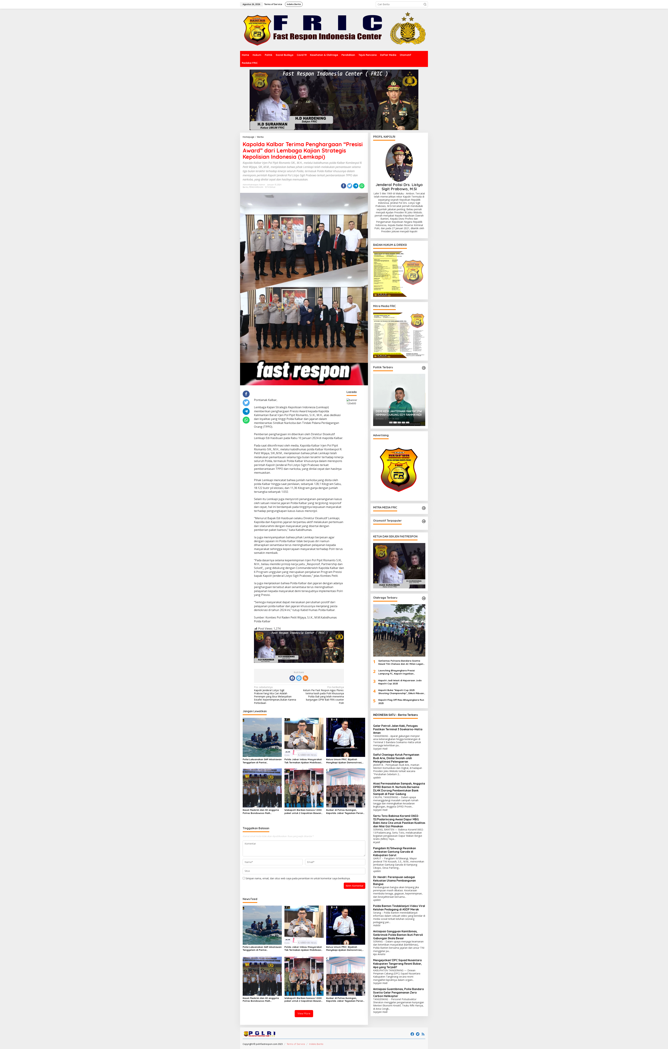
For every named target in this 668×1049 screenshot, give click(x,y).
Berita (245, 187)
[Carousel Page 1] (391, 422)
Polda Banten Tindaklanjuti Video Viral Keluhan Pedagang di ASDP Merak (399, 907)
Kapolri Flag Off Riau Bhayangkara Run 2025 (401, 701)
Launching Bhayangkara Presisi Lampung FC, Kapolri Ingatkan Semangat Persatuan (396, 672)
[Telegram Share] (355, 185)
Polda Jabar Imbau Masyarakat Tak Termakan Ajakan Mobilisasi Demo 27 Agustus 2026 (303, 761)
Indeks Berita (316, 1044)
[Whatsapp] (361, 185)
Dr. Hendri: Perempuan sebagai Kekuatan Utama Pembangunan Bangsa (394, 880)
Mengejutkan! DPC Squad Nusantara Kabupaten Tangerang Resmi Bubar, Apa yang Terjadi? (397, 963)
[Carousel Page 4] (403, 422)
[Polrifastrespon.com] (334, 29)
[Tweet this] (349, 185)
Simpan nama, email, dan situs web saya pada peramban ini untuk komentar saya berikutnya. (298, 878)
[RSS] (305, 678)
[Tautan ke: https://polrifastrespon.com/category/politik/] (424, 368)
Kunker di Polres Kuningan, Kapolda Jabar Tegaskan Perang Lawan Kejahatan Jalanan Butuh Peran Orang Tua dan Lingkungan (345, 812)
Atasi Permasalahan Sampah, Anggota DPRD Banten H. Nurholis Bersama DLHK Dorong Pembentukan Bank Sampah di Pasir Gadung (399, 789)
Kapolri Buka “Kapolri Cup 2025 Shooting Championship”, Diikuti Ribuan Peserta (401, 692)
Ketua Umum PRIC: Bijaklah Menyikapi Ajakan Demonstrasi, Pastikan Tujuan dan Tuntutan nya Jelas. (344, 761)
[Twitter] (299, 678)
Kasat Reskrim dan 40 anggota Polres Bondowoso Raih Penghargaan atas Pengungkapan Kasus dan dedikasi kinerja (261, 812)
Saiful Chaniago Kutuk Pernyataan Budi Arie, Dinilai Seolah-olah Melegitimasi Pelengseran (396, 758)
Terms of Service (296, 1044)
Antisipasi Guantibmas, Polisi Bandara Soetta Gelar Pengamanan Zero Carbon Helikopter (398, 992)
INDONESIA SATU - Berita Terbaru (395, 715)
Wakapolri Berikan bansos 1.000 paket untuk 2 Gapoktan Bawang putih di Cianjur (303, 812)
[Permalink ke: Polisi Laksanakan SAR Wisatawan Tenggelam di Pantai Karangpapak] (262, 737)
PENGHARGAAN (256, 187)
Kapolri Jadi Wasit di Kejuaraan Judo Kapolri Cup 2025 (400, 682)
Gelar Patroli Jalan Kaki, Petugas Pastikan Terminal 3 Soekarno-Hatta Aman (397, 729)
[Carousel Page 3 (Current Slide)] (399, 422)
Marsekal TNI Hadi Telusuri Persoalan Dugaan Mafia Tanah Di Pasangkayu (398, 413)
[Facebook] (292, 678)
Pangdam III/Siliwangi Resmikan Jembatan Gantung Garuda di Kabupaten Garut (394, 851)
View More (303, 1013)
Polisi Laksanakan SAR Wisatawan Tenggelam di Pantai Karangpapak (262, 761)
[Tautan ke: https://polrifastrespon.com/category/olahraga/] (424, 598)
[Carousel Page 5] (407, 422)
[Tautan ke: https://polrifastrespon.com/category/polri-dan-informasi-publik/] (424, 521)
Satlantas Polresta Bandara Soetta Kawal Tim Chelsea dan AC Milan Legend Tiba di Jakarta (401, 662)
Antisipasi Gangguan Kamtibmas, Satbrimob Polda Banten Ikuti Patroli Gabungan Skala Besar (398, 935)
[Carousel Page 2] (395, 422)
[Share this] (343, 185)
